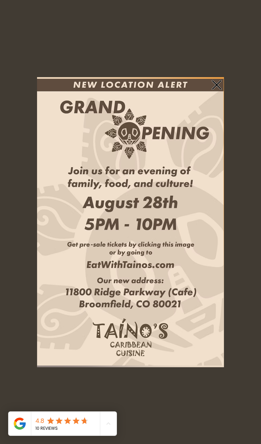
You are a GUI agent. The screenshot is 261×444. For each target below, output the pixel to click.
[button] (217, 85)
